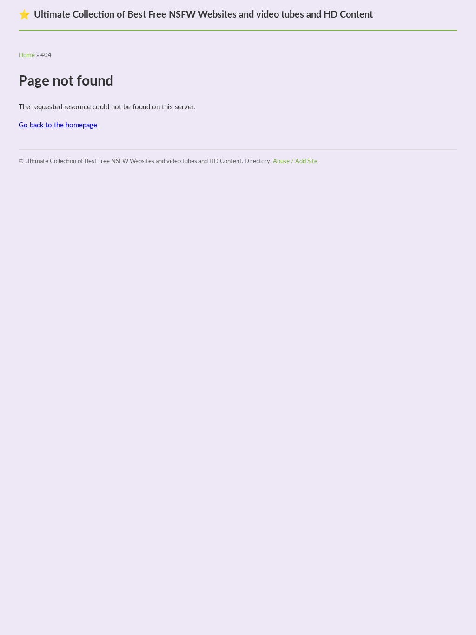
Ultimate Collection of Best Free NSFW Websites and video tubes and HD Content (196, 15)
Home (27, 56)
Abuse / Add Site (295, 162)
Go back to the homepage (58, 125)
